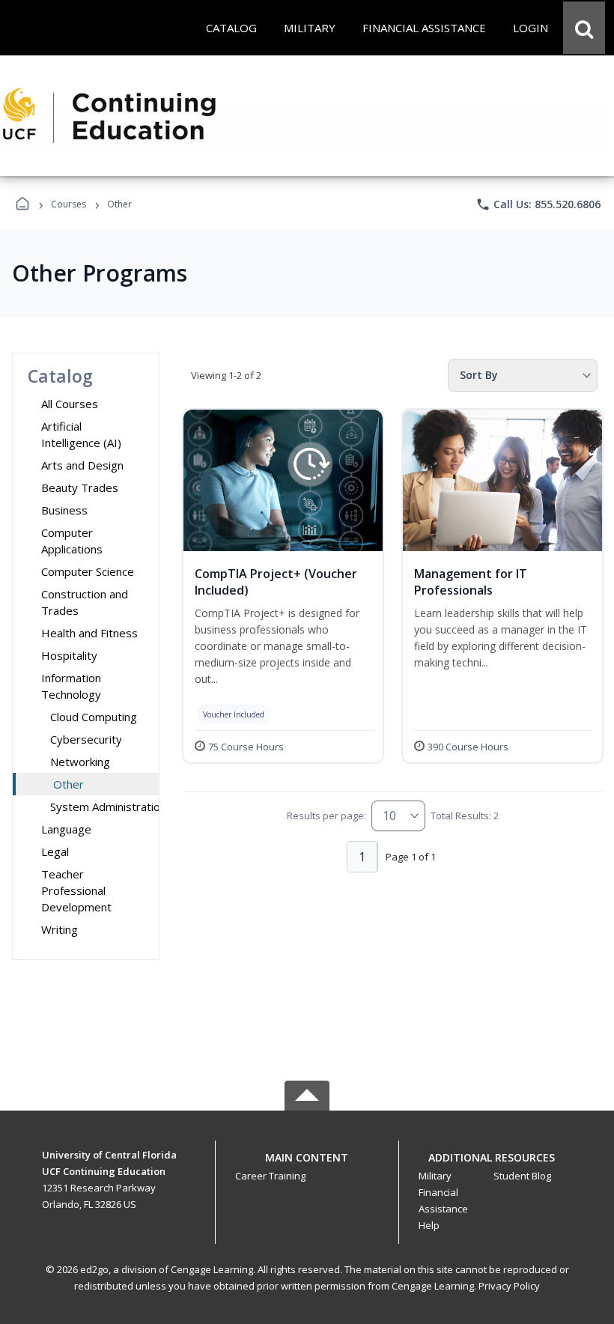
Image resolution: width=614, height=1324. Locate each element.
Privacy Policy (509, 1286)
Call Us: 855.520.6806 (538, 204)
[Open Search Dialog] (584, 27)
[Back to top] (307, 1165)
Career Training (270, 1175)
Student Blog (522, 1175)
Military (435, 1175)
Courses (68, 204)
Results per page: (326, 815)
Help (429, 1225)
